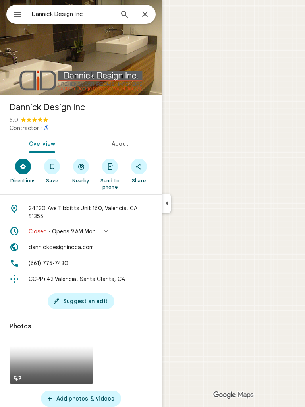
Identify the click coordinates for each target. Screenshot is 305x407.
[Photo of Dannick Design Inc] (81, 47)
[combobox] (73, 14)
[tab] (40, 143)
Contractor (24, 128)
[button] (81, 231)
